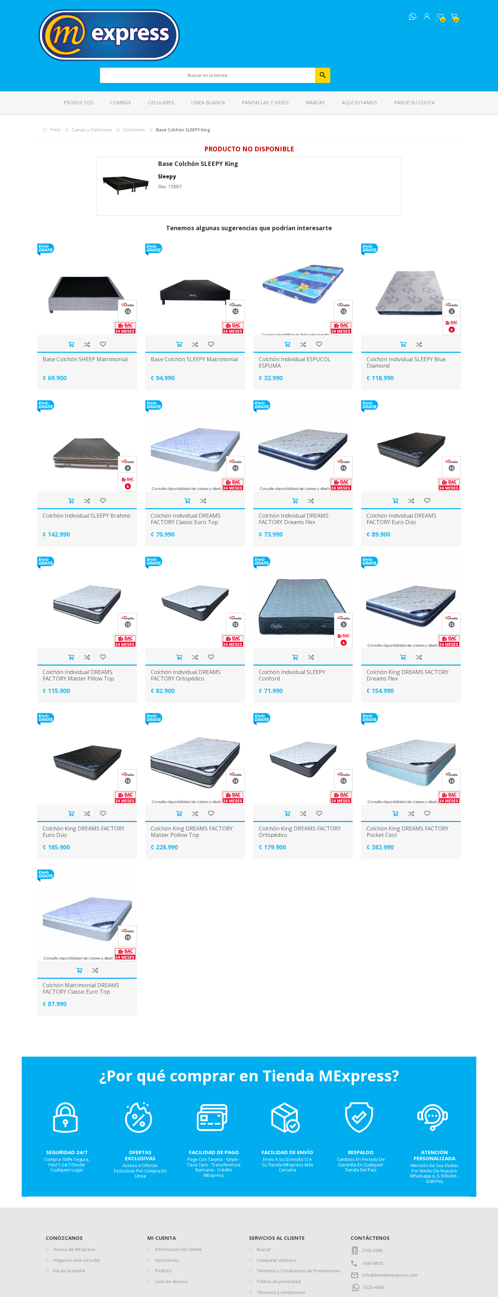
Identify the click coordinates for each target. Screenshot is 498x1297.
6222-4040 (374, 1287)
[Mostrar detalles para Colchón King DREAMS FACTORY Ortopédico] (303, 758)
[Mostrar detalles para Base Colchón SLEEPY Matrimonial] (195, 289)
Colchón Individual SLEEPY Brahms (86, 516)
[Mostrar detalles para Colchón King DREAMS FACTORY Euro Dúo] (87, 758)
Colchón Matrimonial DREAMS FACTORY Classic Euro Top (81, 988)
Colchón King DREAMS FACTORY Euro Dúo (84, 831)
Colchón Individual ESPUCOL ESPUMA (295, 362)
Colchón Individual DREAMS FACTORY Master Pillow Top (78, 675)
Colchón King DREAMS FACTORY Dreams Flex (408, 675)
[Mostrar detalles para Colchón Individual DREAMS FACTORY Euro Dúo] (411, 446)
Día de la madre (69, 1271)
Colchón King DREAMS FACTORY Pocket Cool (408, 831)
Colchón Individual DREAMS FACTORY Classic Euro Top (186, 519)
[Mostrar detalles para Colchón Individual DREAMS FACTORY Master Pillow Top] (87, 602)
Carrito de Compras (454, 16)
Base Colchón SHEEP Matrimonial (85, 359)
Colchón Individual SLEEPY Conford (292, 675)
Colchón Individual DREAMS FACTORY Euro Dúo (401, 519)
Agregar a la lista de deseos (103, 344)
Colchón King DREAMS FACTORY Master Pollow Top (192, 831)
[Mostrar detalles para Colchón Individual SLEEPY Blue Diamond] (411, 289)
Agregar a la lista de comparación (87, 344)
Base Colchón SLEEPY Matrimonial (194, 359)
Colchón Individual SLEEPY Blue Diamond (406, 362)
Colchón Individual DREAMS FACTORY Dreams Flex (294, 519)
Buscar (322, 75)
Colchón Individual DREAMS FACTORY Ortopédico (186, 675)
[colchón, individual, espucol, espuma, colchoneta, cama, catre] (303, 289)
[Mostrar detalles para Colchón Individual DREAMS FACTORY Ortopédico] (195, 602)
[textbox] (208, 75)
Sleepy (167, 176)
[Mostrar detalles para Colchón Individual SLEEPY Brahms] (87, 446)
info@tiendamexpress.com (390, 1275)
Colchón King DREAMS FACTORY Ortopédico (300, 831)
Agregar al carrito (71, 344)
